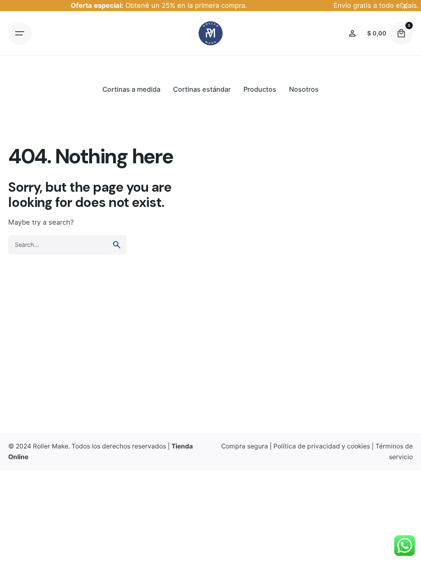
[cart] (401, 33)
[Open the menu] (19, 33)
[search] (117, 245)
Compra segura (244, 446)
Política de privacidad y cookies (321, 446)
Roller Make (50, 446)
